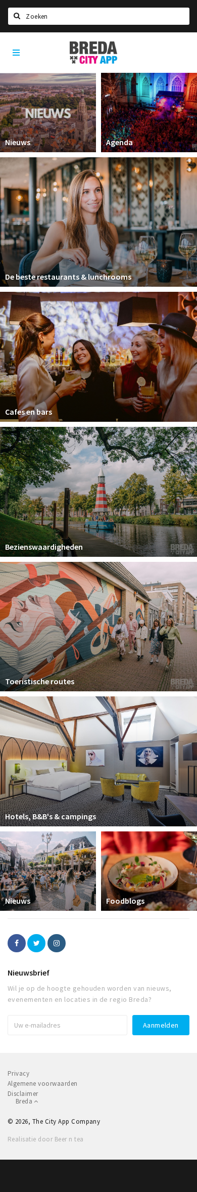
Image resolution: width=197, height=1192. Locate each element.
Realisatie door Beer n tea (45, 1139)
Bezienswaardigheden (44, 547)
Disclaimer (23, 1093)
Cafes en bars (28, 412)
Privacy (18, 1073)
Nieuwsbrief (29, 972)
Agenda (119, 142)
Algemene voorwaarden (43, 1083)
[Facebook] (17, 943)
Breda (25, 1101)
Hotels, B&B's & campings (50, 816)
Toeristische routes (39, 681)
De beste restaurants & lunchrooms (68, 277)
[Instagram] (56, 943)
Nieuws (17, 142)
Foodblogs (125, 901)
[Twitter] (36, 943)
